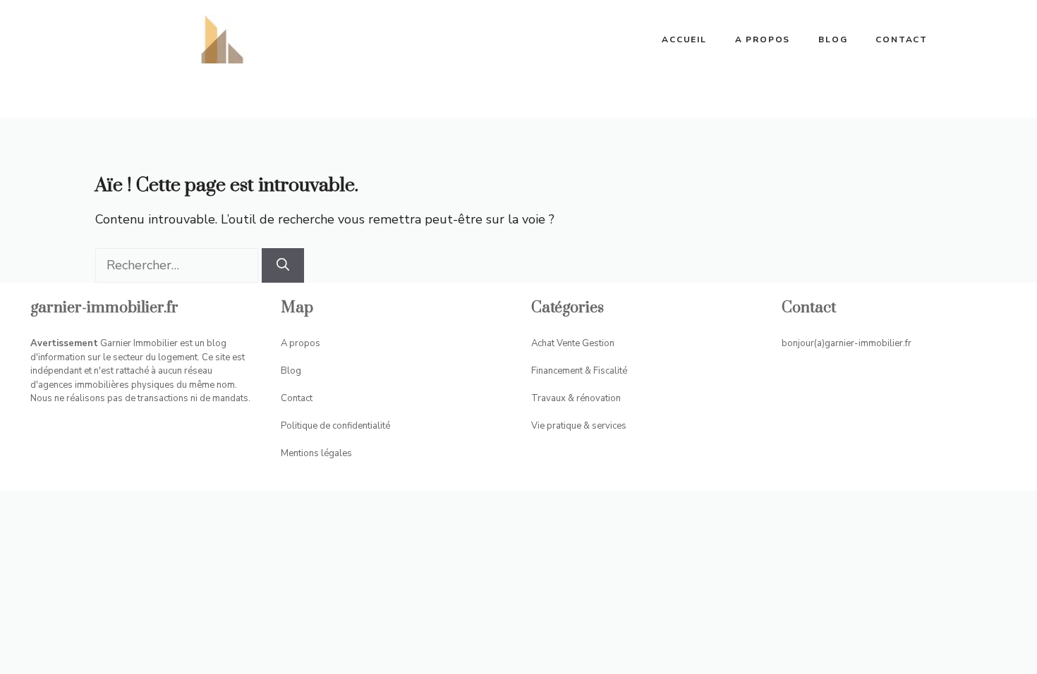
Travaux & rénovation (576, 398)
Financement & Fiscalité (579, 370)
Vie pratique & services (578, 425)
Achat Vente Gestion (572, 343)
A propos (762, 39)
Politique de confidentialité (335, 425)
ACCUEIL (684, 39)
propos (304, 343)
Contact (901, 39)
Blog (832, 39)
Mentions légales (316, 453)
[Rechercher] (283, 265)
